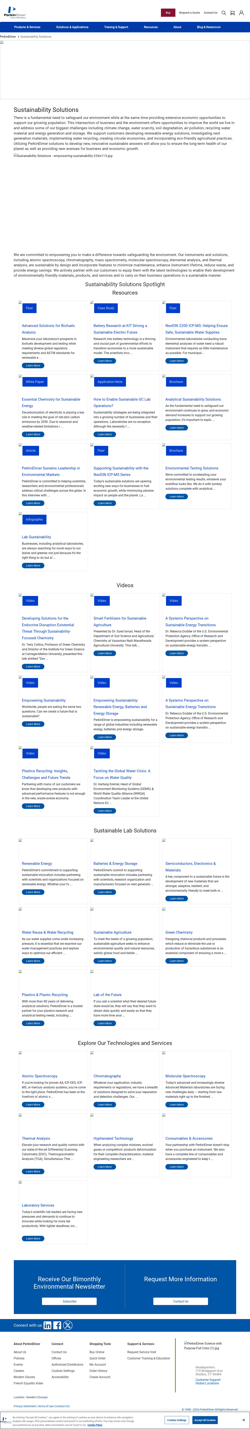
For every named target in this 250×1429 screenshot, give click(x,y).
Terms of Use (45, 1406)
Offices (56, 1358)
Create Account (99, 1377)
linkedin (47, 1325)
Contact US (62, 1406)
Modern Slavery (24, 1377)
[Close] (243, 1420)
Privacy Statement (25, 1406)
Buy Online (96, 1352)
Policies (19, 1358)
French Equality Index (28, 1383)
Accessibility (60, 1377)
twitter (67, 1325)
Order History (98, 1371)
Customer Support (208, 1380)
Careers (19, 1371)
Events (18, 1364)
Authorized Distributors (67, 1364)
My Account (97, 1364)
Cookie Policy (95, 1425)
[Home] (15, 12)
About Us (20, 1352)
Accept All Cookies (205, 1419)
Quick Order (97, 1358)
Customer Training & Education (148, 1358)
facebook (57, 1325)
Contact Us (210, 12)
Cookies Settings (176, 1419)
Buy (168, 12)
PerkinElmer (8, 36)
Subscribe (69, 1301)
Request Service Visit (141, 1352)
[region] (125, 1420)
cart (232, 13)
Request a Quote (189, 12)
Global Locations (207, 1383)
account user (241, 13)
